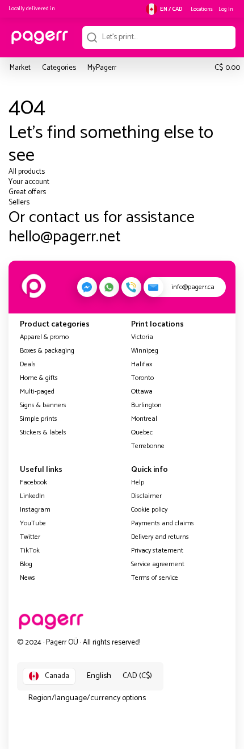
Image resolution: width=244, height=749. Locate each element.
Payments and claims (162, 523)
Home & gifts (39, 378)
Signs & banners (43, 405)
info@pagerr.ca (192, 287)
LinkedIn (32, 496)
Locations (202, 9)
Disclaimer (146, 496)
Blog (26, 564)
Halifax (141, 364)
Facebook (33, 482)
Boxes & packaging (47, 350)
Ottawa (142, 391)
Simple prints (38, 418)
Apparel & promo (44, 337)
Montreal (144, 418)
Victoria (142, 337)
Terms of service (154, 577)
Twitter (30, 537)
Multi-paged (37, 391)
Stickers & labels (43, 432)
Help (137, 482)
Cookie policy (149, 509)
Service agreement (157, 564)
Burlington (146, 405)
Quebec (142, 432)
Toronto (142, 378)
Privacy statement (157, 550)
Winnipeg (144, 350)
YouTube (33, 523)
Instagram (35, 509)
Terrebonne (148, 446)
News (27, 577)
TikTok (30, 550)
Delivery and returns (160, 537)
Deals (28, 364)
